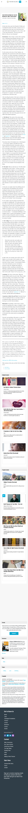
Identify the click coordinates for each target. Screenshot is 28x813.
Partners (6, 720)
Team (5, 716)
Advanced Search (7, 732)
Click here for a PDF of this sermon (9, 360)
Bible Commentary (8, 742)
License (6, 722)
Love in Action (7, 368)
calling (4, 670)
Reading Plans (7, 750)
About (3, 4)
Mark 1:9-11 (4, 23)
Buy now (4, 653)
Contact (6, 726)
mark (4, 661)
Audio (5, 754)
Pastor (5, 765)
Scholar (6, 767)
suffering (16, 670)
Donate (3, 7)
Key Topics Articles (8, 744)
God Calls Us (7, 367)
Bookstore (6, 724)
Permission (12, 681)
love (10, 670)
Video (5, 752)
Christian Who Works (8, 763)
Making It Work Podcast (9, 756)
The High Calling (7, 748)
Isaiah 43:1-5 (17, 291)
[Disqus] (14, 603)
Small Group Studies (8, 746)
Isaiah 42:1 (8, 136)
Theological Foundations (9, 718)
